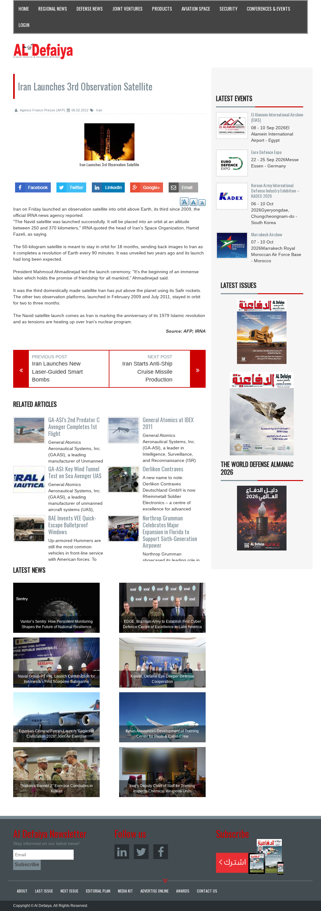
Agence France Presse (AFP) (42, 110)
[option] (109, 146)
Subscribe (250, 857)
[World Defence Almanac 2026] (262, 518)
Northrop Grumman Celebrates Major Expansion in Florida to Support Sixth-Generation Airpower (170, 531)
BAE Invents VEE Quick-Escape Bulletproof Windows (72, 525)
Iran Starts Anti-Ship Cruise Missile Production (147, 372)
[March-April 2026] (262, 333)
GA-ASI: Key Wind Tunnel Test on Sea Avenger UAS (75, 472)
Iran (98, 110)
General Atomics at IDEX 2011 (168, 423)
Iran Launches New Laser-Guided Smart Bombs (57, 372)
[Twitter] (141, 851)
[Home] (43, 51)
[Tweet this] (71, 185)
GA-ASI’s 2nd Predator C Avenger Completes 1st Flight (74, 427)
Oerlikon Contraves (163, 469)
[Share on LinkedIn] (108, 185)
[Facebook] (160, 851)
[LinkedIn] (121, 851)
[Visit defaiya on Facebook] (33, 185)
